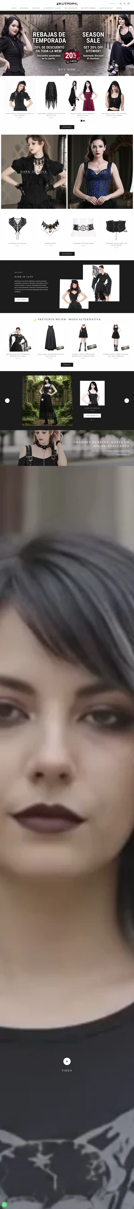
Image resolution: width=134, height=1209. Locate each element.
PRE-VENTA (21, 299)
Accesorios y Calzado (52, 8)
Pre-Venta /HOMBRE (88, 8)
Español (112, 3)
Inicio (14, 8)
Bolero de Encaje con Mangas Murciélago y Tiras (18, 355)
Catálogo (36, 8)
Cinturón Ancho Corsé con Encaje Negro (116, 244)
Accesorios (67, 254)
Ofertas (119, 8)
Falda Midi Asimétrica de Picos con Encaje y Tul (51, 114)
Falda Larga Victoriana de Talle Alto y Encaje (51, 355)
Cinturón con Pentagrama (83, 243)
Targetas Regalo (106, 8)
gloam (100, 171)
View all (67, 364)
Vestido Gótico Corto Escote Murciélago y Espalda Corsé (83, 355)
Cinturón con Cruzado (18, 243)
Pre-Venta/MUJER (71, 8)
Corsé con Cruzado (92, 408)
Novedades (24, 8)
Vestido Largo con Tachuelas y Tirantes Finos (82, 114)
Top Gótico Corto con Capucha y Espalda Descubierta (114, 114)
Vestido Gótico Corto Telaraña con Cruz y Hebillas (116, 355)
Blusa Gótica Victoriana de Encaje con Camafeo (19, 114)
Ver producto (92, 415)
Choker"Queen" (50, 243)
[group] (67, 45)
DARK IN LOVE (33, 171)
